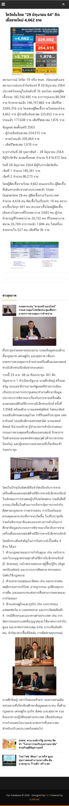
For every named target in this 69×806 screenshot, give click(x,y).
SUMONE (34, 799)
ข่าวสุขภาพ (9, 295)
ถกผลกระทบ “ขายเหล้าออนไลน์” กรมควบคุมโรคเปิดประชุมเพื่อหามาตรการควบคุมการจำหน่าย (37, 310)
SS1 (47, 795)
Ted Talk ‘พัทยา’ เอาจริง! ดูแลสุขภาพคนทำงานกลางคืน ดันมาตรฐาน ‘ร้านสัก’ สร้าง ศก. (36, 760)
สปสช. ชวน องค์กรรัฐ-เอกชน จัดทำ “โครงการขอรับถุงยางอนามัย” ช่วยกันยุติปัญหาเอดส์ (38, 744)
